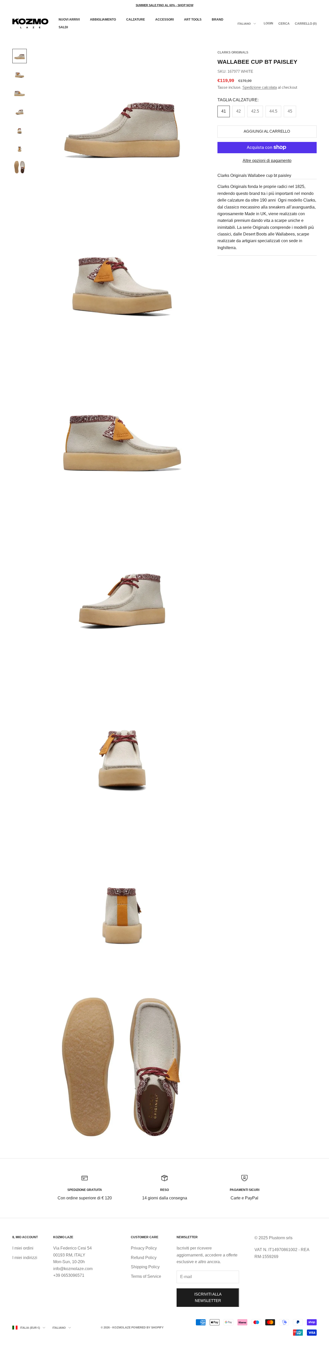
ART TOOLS (193, 19)
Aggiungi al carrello (267, 131)
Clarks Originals (232, 52)
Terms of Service (146, 1276)
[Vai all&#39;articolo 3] (19, 93)
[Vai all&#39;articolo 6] (19, 148)
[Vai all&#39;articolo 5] (19, 130)
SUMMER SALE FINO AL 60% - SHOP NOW (164, 5)
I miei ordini (22, 1248)
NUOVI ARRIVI (69, 19)
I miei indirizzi (24, 1257)
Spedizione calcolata (259, 87)
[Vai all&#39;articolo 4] (19, 111)
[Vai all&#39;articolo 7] (19, 167)
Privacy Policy (144, 1248)
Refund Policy (144, 1257)
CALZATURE (135, 19)
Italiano (244, 23)
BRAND (217, 19)
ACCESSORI (164, 19)
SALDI (63, 27)
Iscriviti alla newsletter (208, 1297)
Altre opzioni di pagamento (267, 160)
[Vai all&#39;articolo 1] (19, 56)
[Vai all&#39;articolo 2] (19, 74)
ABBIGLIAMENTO (103, 19)
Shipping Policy (145, 1267)
